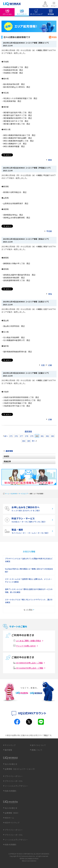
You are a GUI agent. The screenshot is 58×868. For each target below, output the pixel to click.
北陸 (43, 365)
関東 (50, 160)
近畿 (50, 365)
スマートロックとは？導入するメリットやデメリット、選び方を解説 (28, 601)
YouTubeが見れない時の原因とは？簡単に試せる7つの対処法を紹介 (29, 570)
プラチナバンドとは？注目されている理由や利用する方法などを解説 (28, 560)
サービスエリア (23, 494)
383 (52, 436)
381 (42, 436)
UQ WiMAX (14, 494)
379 (31, 436)
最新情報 (28, 431)
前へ (6, 436)
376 (16, 436)
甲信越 (49, 231)
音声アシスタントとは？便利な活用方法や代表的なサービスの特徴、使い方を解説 (28, 590)
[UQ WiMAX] (12, 4)
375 (10, 436)
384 (23, 441)
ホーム (7, 494)
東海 (50, 294)
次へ (33, 441)
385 (28, 441)
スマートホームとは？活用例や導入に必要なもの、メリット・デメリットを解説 (28, 580)
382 (47, 436)
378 (26, 436)
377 (21, 436)
